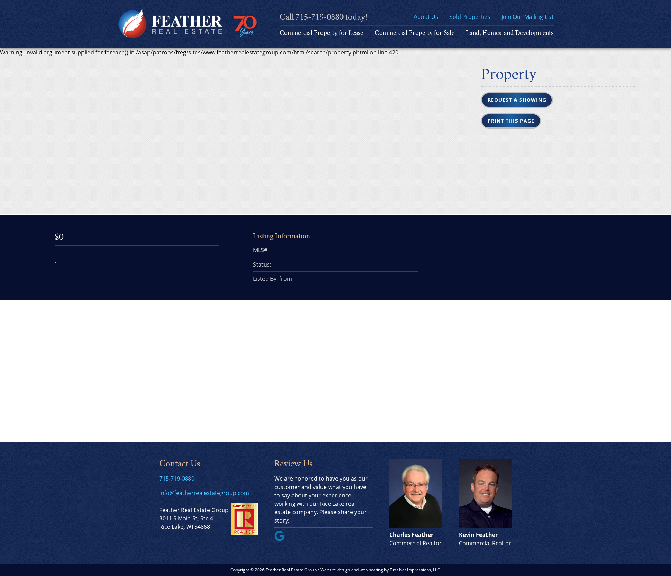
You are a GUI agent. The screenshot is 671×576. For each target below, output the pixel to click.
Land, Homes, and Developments (510, 33)
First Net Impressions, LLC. (415, 570)
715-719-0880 (319, 17)
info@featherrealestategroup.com (204, 493)
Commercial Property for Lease (321, 33)
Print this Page (511, 120)
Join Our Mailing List (528, 17)
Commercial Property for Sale (414, 33)
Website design (335, 570)
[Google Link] (282, 539)
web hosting (371, 570)
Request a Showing (517, 99)
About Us (426, 17)
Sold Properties (469, 17)
